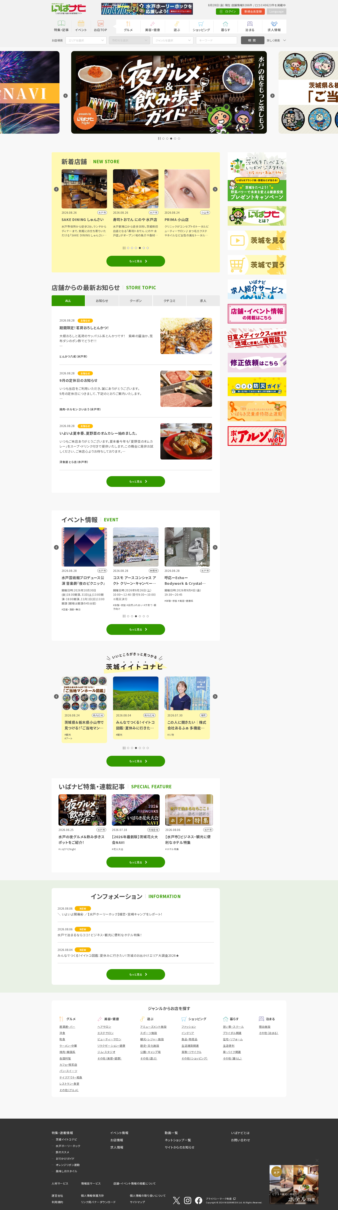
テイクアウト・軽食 (70, 1077)
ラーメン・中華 (68, 1046)
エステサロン (105, 1033)
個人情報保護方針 (92, 1195)
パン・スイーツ (68, 1071)
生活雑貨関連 (190, 1046)
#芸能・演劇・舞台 (71, 609)
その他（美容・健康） (109, 1058)
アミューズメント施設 (153, 1027)
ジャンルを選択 (164, 40)
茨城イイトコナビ (66, 1139)
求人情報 (274, 29)
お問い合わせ (240, 1140)
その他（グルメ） (69, 1090)
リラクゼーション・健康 (111, 1046)
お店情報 (116, 1140)
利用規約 (57, 1202)
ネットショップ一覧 (178, 1140)
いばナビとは (240, 1132)
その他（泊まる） (269, 1033)
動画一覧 (171, 1132)
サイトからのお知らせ (180, 1147)
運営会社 (57, 1195)
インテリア (188, 1033)
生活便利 (229, 1046)
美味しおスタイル (66, 1171)
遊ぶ (177, 29)
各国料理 (65, 1058)
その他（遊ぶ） (148, 1058)
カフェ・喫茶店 (68, 1065)
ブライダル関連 (232, 1033)
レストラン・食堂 (69, 1084)
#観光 (68, 734)
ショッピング (201, 29)
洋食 (62, 1033)
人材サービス (60, 1183)
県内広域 (98, 715)
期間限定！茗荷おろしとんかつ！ (84, 327)
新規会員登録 (253, 11)
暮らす (225, 29)
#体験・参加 (119, 605)
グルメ (128, 29)
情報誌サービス (91, 1183)
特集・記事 (61, 29)
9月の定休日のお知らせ (78, 380)
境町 (203, 715)
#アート (69, 738)
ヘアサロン (104, 1027)
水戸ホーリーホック (68, 1146)
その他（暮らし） (232, 1058)
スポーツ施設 (148, 1033)
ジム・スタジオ (106, 1052)
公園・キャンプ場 (150, 1052)
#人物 (170, 734)
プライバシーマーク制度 (219, 1198)
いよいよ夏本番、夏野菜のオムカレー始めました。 (98, 433)
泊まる (249, 29)
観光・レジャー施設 (152, 1039)
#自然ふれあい (135, 605)
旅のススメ (62, 1152)
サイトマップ (137, 1202)
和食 (62, 1039)
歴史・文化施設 (149, 1046)
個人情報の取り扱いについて (148, 1195)
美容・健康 (152, 29)
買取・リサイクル (191, 1052)
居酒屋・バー (67, 1027)
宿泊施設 (265, 1027)
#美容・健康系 (185, 600)
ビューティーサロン (109, 1039)
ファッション (189, 1027)
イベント (81, 29)
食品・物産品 (190, 1039)
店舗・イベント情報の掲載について (134, 1183)
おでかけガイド (65, 1158)
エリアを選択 (76, 40)
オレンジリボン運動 (68, 1165)
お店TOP (100, 29)
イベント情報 (119, 1132)
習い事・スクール (233, 1027)
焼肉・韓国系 (67, 1052)
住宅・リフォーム (233, 1039)
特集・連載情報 (62, 1132)
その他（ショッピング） (195, 1058)
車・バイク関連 (232, 1052)
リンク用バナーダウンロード (98, 1202)
